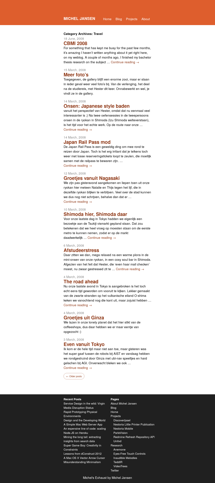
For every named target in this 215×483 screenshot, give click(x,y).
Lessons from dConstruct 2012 (83, 453)
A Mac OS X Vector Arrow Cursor (84, 458)
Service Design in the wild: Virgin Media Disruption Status (84, 405)
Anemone (119, 449)
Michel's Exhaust (95, 477)
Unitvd (117, 441)
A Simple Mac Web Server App (83, 424)
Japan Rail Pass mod (87, 141)
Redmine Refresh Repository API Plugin (138, 437)
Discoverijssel (121, 420)
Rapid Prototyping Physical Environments (80, 414)
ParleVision (120, 433)
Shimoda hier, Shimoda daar (95, 214)
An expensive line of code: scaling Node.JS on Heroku (85, 430)
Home (107, 19)
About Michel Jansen (124, 403)
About (145, 19)
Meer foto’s (76, 74)
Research (117, 445)
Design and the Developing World (84, 420)
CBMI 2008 (75, 43)
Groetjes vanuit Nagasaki (92, 178)
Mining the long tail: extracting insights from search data (82, 439)
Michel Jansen (79, 18)
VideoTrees (120, 466)
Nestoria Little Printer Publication (133, 424)
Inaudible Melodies (125, 458)
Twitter (115, 470)
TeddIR (117, 462)
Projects (131, 19)
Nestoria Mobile (123, 428)
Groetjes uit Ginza (84, 317)
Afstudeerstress (81, 250)
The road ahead (81, 281)
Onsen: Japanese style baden (97, 105)
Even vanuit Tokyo (84, 344)
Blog (119, 19)
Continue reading (125, 62)
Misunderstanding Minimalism (82, 462)
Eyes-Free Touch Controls (129, 453)
